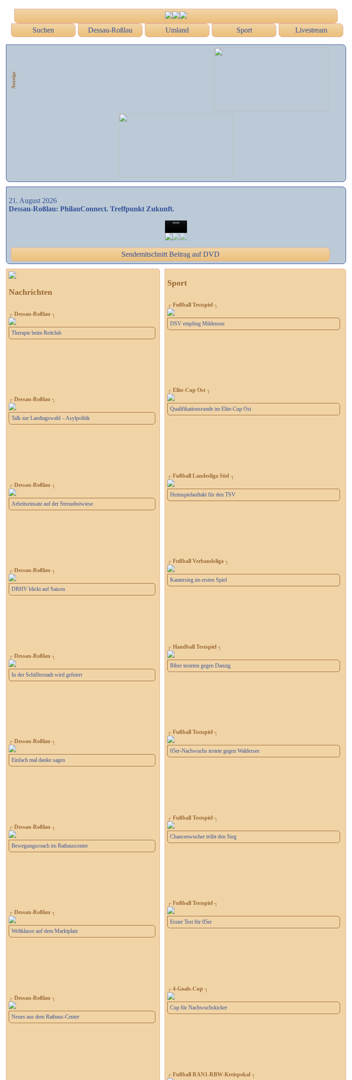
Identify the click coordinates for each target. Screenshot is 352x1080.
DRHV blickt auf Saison (38, 589)
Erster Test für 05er (191, 922)
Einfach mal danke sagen (38, 760)
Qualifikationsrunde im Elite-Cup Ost (210, 409)
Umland (177, 30)
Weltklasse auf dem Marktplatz (44, 931)
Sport (244, 30)
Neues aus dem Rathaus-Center (45, 1017)
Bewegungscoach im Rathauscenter (49, 846)
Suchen (43, 30)
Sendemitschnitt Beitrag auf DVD (170, 254)
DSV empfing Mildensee (197, 323)
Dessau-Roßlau (110, 30)
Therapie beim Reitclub (36, 333)
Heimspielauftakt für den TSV (203, 494)
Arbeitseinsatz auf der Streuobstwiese (52, 504)
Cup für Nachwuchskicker (198, 1007)
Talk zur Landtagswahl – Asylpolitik (50, 418)
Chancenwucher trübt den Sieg (203, 836)
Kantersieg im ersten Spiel (198, 580)
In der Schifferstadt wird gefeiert (46, 675)
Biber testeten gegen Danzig (200, 665)
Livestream (311, 30)
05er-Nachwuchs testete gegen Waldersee (214, 751)
